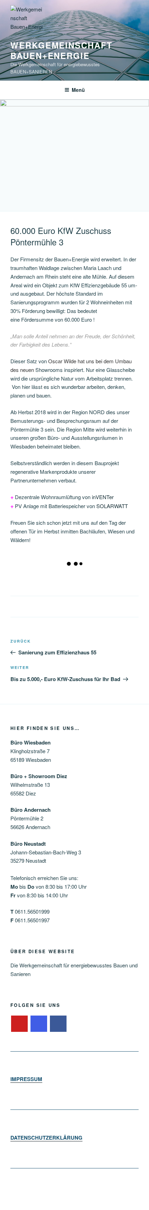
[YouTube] (19, 1024)
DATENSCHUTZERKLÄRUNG (46, 1137)
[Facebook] (58, 1024)
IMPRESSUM (26, 1079)
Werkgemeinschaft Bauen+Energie (61, 50)
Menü (78, 89)
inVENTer (103, 496)
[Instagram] (38, 1024)
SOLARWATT (112, 506)
